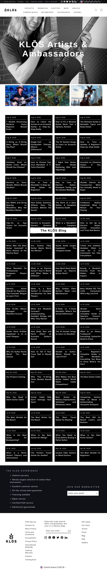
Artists (84, 529)
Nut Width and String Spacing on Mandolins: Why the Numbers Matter (16, 206)
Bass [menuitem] (66, 8)
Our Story (86, 525)
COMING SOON (37, 1)
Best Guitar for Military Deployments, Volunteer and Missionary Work (66, 401)
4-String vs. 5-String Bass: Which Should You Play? (16, 144)
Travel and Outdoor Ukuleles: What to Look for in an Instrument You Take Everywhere (90, 250)
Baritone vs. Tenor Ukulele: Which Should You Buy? (16, 185)
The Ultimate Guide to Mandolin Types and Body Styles (90, 124)
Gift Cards (86, 522)
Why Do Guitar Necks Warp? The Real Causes (16, 354)
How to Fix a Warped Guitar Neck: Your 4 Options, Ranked (66, 124)
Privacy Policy (31, 541)
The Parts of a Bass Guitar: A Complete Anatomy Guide (66, 205)
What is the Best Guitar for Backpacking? (16, 437)
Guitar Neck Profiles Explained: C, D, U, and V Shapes (16, 334)
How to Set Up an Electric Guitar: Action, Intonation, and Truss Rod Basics (90, 226)
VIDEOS (21, 1)
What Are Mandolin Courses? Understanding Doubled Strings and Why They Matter (41, 314)
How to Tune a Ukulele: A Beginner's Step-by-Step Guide (90, 144)
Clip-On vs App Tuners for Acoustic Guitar (16, 225)
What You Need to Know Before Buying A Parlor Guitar (66, 437)
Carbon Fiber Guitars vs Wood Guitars (66, 454)
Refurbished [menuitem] (47, 12)
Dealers (85, 543)
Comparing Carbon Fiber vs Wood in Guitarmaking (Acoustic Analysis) (90, 401)
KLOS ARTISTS (10, 1)
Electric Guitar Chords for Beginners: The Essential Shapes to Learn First (16, 292)
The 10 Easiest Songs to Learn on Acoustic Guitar (66, 144)
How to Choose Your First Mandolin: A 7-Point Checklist (41, 164)
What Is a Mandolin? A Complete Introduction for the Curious (66, 226)
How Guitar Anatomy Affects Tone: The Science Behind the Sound (41, 206)
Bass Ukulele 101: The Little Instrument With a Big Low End (90, 291)
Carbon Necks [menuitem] (30, 12)
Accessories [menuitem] (63, 12)
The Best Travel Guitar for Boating (66, 418)
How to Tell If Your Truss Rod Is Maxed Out (41, 354)
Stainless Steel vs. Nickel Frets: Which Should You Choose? (16, 164)
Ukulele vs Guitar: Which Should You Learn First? (66, 354)
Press (84, 532)
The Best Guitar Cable (90, 377)
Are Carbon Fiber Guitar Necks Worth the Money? (41, 248)
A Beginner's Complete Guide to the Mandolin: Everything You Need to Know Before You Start (90, 357)
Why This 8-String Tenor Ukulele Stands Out (41, 379)
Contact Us (29, 525)
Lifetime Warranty (29, 551)
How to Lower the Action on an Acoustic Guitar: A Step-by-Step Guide (41, 125)
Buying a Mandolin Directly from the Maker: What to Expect (90, 272)
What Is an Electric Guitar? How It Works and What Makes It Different (41, 272)
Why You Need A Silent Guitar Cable (16, 398)
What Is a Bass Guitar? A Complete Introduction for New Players (41, 292)
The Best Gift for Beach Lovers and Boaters (90, 419)
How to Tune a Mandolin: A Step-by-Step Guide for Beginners (41, 186)
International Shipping (30, 546)
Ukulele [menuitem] (76, 8)
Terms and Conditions (29, 533)
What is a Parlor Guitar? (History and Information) (16, 455)
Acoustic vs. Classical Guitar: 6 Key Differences (90, 164)
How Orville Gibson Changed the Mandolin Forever (16, 311)
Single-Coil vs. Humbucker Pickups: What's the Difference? (41, 145)
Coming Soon (30, 560)
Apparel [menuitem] (78, 12)
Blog (83, 536)
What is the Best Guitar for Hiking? (41, 436)
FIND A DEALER (51, 1)
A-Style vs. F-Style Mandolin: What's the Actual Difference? (66, 311)
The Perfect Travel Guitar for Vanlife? (41, 454)
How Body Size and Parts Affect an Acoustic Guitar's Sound (41, 335)
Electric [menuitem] (55, 8)
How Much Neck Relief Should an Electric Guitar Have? (66, 270)
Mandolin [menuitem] (43, 8)
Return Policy (30, 529)
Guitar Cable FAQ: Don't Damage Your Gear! (41, 399)
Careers (28, 556)
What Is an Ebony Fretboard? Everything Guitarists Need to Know (90, 335)
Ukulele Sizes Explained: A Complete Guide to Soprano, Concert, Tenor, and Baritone (90, 314)
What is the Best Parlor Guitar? (90, 436)
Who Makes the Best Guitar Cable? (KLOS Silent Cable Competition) (66, 380)
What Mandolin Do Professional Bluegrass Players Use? (16, 272)
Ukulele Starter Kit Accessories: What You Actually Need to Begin (90, 186)
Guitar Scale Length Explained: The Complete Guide (66, 248)
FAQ (27, 1)
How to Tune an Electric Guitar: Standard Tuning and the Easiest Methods (66, 186)
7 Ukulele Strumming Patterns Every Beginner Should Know (16, 125)
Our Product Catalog (15, 377)
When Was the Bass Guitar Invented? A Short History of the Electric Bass (16, 249)
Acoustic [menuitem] (29, 8)
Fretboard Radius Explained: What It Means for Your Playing (90, 206)
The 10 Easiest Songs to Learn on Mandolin (66, 332)
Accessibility (30, 538)
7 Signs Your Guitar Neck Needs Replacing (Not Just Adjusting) (66, 166)
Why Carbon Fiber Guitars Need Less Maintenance (66, 291)
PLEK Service (30, 522)
